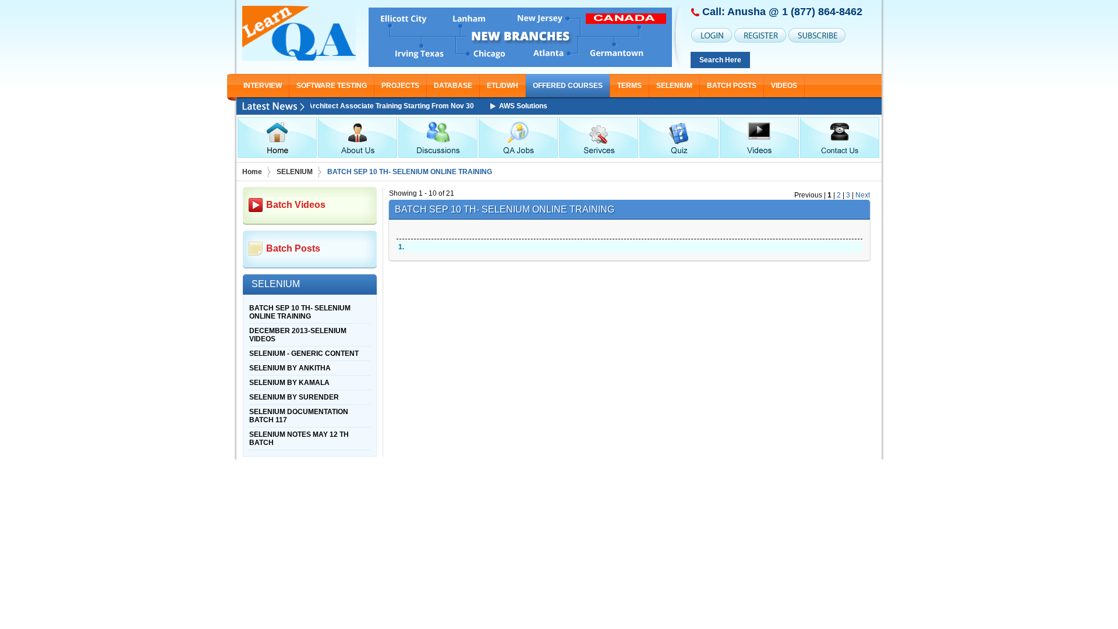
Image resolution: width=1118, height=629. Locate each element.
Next (862, 195)
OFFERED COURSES (568, 86)
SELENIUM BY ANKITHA (290, 368)
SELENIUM (674, 86)
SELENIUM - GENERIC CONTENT (304, 353)
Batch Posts (731, 86)
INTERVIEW (262, 86)
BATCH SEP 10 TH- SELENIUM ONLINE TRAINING (300, 312)
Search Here (720, 60)
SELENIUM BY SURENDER (294, 397)
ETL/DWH (502, 86)
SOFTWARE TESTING (331, 86)
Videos (784, 86)
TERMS (629, 86)
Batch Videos (296, 205)
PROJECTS (400, 86)
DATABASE (453, 86)
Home (252, 172)
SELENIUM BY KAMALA (289, 383)
